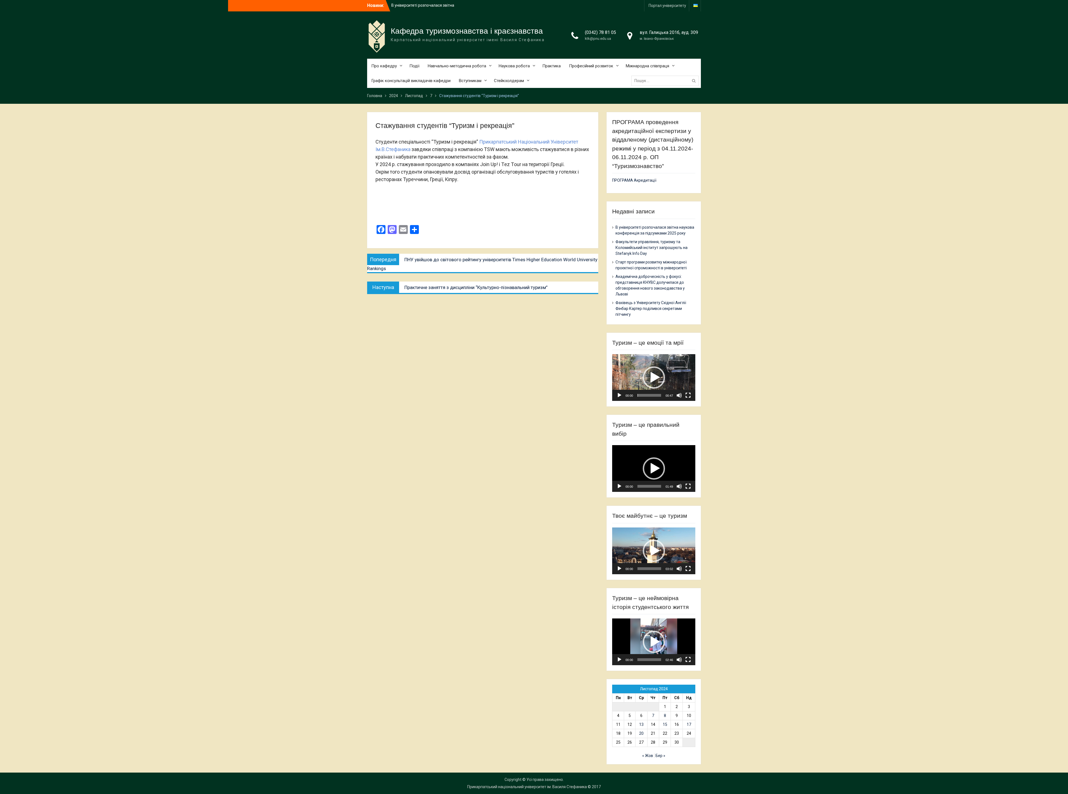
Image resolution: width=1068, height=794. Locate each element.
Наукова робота (514, 65)
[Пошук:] (666, 80)
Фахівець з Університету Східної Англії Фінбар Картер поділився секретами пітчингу (650, 308)
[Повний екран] (688, 395)
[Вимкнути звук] (679, 395)
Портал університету (667, 5)
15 (665, 724)
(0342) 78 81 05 (600, 32)
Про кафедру (384, 65)
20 (641, 733)
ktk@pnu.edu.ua (598, 38)
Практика (551, 65)
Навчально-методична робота (457, 65)
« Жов (647, 755)
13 (641, 724)
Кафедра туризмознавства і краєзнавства (467, 31)
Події (414, 65)
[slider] (649, 395)
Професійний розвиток (591, 65)
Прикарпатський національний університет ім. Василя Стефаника (527, 787)
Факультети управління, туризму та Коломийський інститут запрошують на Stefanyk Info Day (651, 248)
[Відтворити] (619, 395)
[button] (654, 377)
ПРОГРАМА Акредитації (634, 180)
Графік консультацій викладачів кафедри (411, 80)
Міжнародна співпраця (647, 65)
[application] (653, 377)
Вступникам (470, 80)
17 (689, 724)
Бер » (660, 755)
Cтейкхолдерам (509, 80)
